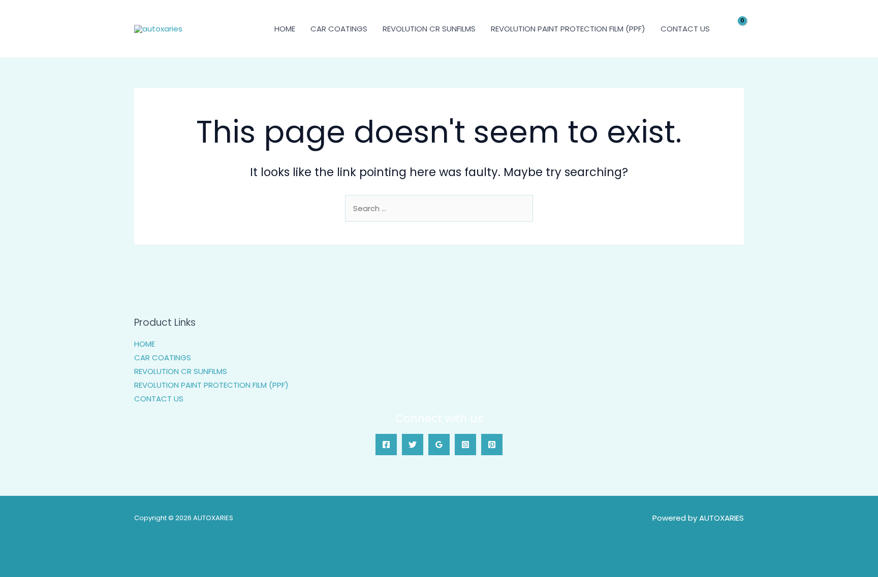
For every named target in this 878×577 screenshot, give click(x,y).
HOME (284, 28)
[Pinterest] (492, 444)
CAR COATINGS (338, 28)
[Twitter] (412, 444)
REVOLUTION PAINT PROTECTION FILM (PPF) (568, 28)
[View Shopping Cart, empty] (736, 29)
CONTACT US (685, 28)
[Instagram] (465, 444)
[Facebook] (386, 444)
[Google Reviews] (439, 444)
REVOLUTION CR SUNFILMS (429, 28)
